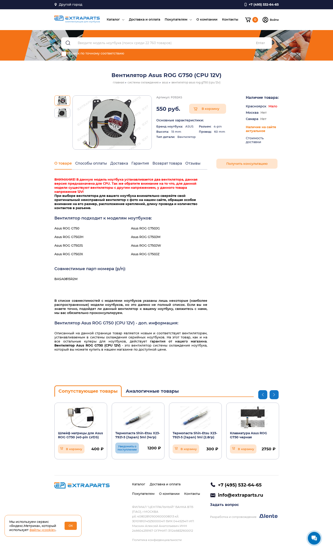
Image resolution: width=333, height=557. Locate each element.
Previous (262, 394)
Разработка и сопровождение (233, 517)
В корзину (210, 109)
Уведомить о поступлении (127, 448)
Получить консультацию (247, 164)
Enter (260, 43)
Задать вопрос (224, 505)
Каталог (113, 19)
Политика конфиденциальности (157, 540)
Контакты (230, 19)
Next (274, 394)
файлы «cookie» (42, 530)
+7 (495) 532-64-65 (240, 485)
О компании (206, 19)
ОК (71, 525)
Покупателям (176, 19)
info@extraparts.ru (240, 495)
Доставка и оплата (144, 19)
